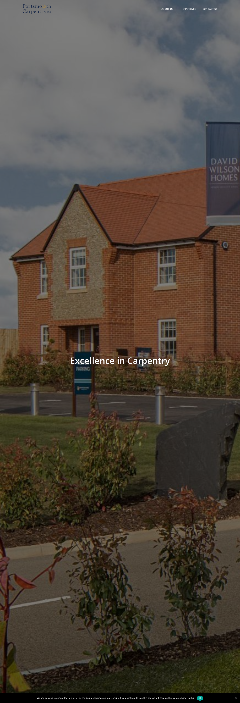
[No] (236, 698)
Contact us (209, 8)
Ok (200, 698)
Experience (189, 8)
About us (167, 8)
